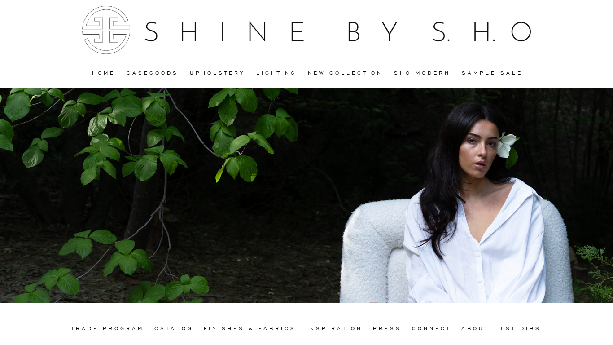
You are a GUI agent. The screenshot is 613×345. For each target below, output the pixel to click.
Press (387, 328)
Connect (431, 328)
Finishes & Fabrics (250, 328)
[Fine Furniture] (306, 30)
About (475, 328)
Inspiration (334, 328)
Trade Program (107, 328)
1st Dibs (520, 328)
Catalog (173, 328)
